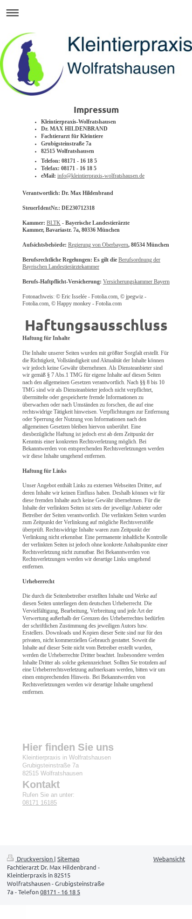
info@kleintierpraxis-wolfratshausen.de (100, 176)
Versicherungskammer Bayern (136, 282)
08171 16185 (39, 803)
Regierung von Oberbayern (98, 245)
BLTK (54, 223)
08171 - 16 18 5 (60, 892)
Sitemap (68, 859)
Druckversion (34, 859)
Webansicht (169, 859)
